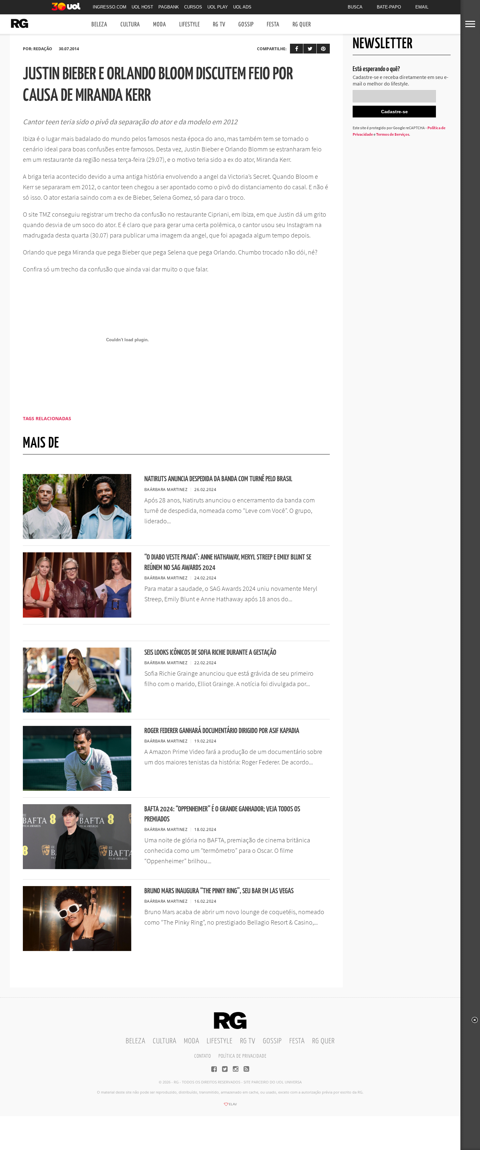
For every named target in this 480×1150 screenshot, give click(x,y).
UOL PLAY (217, 7)
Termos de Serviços (392, 134)
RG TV (219, 25)
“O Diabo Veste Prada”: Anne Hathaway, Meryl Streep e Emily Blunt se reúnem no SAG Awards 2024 (227, 562)
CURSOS (193, 7)
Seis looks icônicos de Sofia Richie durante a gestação (210, 652)
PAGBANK (168, 7)
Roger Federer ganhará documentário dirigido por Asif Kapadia (221, 731)
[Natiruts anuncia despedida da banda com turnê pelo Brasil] (77, 537)
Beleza (99, 25)
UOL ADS (242, 7)
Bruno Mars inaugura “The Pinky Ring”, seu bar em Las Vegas (219, 891)
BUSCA (355, 7)
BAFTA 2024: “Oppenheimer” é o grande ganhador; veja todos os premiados (222, 814)
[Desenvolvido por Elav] (230, 1106)
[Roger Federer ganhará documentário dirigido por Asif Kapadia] (77, 788)
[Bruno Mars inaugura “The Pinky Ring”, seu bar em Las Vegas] (77, 949)
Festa (273, 25)
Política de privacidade (242, 1056)
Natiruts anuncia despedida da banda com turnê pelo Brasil (218, 479)
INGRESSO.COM (109, 7)
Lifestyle (189, 25)
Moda (159, 25)
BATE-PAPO (389, 7)
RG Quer (302, 25)
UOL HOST (142, 7)
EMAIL (421, 7)
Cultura (130, 25)
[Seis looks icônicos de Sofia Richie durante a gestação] (77, 710)
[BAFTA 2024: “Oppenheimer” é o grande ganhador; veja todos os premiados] (77, 867)
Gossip (246, 25)
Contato (202, 1056)
